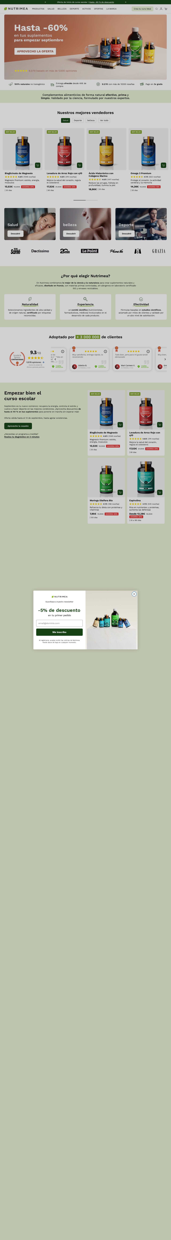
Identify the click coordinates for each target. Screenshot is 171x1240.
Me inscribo (59, 632)
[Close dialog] (134, 594)
